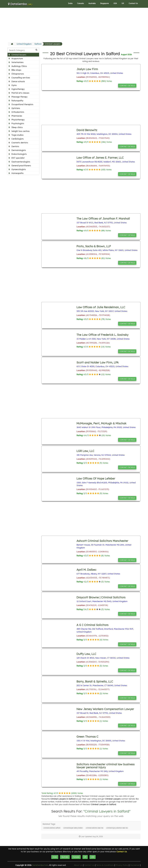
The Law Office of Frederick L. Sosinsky (102, 334)
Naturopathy (17, 100)
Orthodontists (17, 112)
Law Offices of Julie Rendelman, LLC (101, 307)
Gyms (14, 85)
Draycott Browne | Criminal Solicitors (101, 597)
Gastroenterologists (20, 161)
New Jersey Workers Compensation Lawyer (105, 709)
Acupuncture (17, 58)
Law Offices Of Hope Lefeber (96, 478)
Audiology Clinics (19, 66)
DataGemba (21, 4)
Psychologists (17, 123)
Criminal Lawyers (52, 44)
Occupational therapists (22, 104)
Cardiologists (17, 139)
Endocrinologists (19, 154)
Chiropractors (17, 74)
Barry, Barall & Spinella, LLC (95, 681)
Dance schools (18, 81)
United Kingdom (24, 44)
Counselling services (20, 77)
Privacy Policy (121, 865)
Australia (92, 3)
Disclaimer (134, 865)
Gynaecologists (18, 169)
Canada (80, 3)
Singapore (104, 3)
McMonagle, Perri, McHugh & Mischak (101, 423)
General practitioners (21, 165)
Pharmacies (16, 116)
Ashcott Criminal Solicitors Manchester (102, 540)
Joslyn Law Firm (87, 69)
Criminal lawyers (18, 54)
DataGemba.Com (40, 865)
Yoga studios (17, 135)
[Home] (12, 44)
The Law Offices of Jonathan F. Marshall (103, 218)
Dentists (15, 146)
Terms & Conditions (105, 865)
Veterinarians (17, 62)
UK (123, 3)
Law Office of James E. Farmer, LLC (100, 157)
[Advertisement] (74, 25)
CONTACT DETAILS (127, 86)
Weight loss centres (20, 131)
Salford (37, 44)
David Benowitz (87, 130)
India (70, 3)
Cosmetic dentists (19, 142)
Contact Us (133, 3)
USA (115, 3)
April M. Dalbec (86, 569)
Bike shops (16, 70)
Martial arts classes (20, 93)
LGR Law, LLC (85, 451)
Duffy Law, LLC (86, 654)
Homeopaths (17, 173)
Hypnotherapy (18, 89)
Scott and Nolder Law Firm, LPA (98, 362)
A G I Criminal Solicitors (92, 625)
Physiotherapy (18, 119)
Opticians (15, 108)
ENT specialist (18, 158)
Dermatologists (18, 150)
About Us (78, 865)
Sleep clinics (17, 127)
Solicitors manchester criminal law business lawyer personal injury (106, 765)
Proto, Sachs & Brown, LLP (94, 246)
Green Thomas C (87, 736)
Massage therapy (19, 96)
